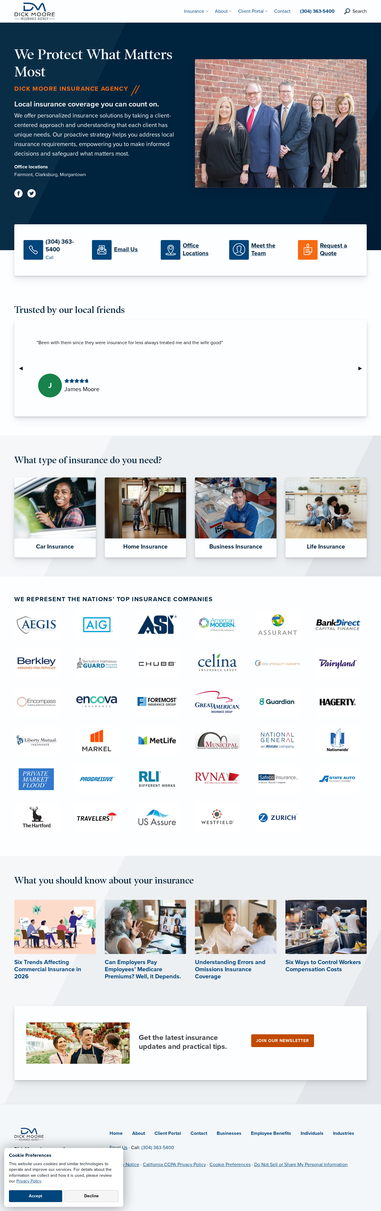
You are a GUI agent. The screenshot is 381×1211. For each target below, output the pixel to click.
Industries (343, 1133)
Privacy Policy (28, 1181)
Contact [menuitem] (282, 11)
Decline (91, 1196)
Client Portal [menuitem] (251, 11)
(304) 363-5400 (157, 1148)
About (138, 1133)
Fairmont (23, 175)
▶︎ (362, 368)
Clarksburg (46, 175)
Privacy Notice (124, 1165)
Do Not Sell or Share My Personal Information (301, 1165)
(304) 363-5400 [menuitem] (317, 11)
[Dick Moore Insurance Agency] (34, 11)
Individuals (312, 1133)
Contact (198, 1133)
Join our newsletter (282, 1040)
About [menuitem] (221, 11)
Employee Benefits (271, 1133)
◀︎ (23, 368)
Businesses (229, 1133)
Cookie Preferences (230, 1165)
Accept (35, 1196)
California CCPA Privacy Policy (174, 1165)
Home (116, 1133)
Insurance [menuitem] (194, 11)
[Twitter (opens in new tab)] (33, 194)
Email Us (118, 1148)
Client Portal (167, 1133)
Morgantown (73, 175)
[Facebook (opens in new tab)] (20, 194)
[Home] (29, 1134)
